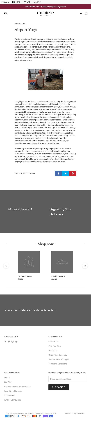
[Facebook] (5, 341)
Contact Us (53, 341)
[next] (85, 265)
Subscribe (58, 387)
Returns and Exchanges (58, 359)
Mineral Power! (20, 209)
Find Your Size (54, 346)
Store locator (9, 395)
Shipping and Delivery (57, 355)
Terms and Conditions (57, 363)
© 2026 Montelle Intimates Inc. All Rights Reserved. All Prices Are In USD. (31, 413)
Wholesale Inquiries (12, 400)
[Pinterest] (16, 341)
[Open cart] (86, 13)
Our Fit (7, 377)
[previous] (6, 265)
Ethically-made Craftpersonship (17, 386)
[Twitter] (9, 341)
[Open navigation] (5, 13)
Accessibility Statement (75, 413)
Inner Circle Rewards (13, 391)
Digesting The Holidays (60, 212)
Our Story (8, 382)
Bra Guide (52, 350)
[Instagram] (12, 341)
